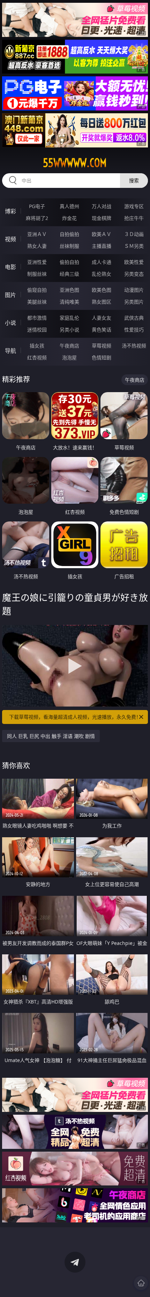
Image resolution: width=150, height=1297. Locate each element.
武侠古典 (134, 317)
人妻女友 (101, 317)
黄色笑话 (101, 329)
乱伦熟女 (101, 273)
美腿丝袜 (37, 301)
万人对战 (101, 206)
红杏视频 (37, 357)
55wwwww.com (75, 163)
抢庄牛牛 (134, 218)
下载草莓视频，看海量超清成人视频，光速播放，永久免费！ (75, 717)
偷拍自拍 (69, 262)
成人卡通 (101, 262)
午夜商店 (69, 345)
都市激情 (37, 317)
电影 (10, 267)
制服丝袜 (37, 273)
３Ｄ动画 (134, 234)
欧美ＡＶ (101, 234)
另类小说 (69, 329)
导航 (10, 350)
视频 (10, 239)
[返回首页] (141, 1283)
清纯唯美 (69, 301)
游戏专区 (134, 206)
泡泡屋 (69, 357)
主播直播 (101, 246)
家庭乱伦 (69, 317)
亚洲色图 (69, 290)
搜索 (134, 180)
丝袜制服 (69, 246)
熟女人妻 (37, 246)
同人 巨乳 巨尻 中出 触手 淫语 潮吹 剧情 (51, 736)
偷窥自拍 (37, 290)
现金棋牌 (101, 218)
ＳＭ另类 (134, 246)
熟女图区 (101, 301)
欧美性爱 (134, 262)
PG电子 (37, 206)
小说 (10, 323)
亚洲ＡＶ (37, 234)
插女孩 (37, 345)
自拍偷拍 (69, 234)
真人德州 (69, 206)
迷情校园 (37, 329)
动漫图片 (134, 290)
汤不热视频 (134, 345)
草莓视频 (101, 345)
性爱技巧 (134, 329)
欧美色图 (101, 290)
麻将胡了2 (37, 218)
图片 (10, 295)
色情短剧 (101, 357)
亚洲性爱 (37, 262)
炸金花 (69, 218)
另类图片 (134, 301)
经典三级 (69, 273)
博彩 (10, 211)
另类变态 (134, 273)
